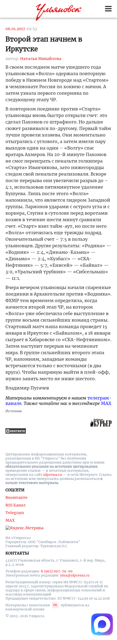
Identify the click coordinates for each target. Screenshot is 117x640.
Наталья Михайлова (40, 58)
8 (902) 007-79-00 (57, 571)
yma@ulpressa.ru (75, 575)
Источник (13, 411)
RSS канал (15, 505)
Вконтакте (16, 497)
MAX (106, 403)
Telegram (14, 512)
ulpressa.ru (52, 475)
